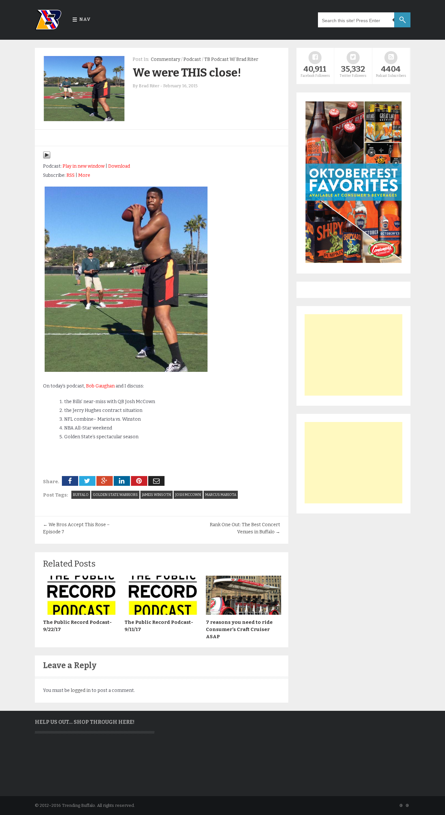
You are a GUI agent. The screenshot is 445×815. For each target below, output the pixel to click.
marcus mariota (220, 495)
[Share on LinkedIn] (122, 481)
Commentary (165, 59)
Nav (85, 19)
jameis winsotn (156, 495)
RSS (70, 175)
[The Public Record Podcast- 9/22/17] (80, 613)
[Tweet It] (87, 481)
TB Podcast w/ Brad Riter (231, 59)
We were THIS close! (187, 72)
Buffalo (81, 495)
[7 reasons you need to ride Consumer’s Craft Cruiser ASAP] (243, 613)
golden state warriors (115, 495)
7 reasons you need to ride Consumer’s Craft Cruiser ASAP (239, 629)
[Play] (46, 157)
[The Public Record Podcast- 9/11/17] (161, 613)
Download (119, 166)
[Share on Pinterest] (139, 481)
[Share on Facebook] (70, 481)
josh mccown (188, 495)
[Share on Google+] (104, 481)
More (84, 175)
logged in (81, 690)
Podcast (192, 59)
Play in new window (84, 166)
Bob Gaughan (100, 386)
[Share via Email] (156, 481)
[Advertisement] (353, 355)
